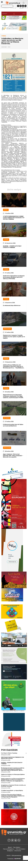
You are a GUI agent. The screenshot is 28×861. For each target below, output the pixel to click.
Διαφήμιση (10, 850)
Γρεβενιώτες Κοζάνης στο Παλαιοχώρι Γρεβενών (13, 774)
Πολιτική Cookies (20, 849)
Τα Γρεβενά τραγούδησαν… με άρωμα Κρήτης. (12, 790)
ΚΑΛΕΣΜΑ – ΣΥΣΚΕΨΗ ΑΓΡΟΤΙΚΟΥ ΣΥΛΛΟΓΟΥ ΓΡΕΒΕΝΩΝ (12, 246)
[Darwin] (17, 858)
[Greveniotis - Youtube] (23, 6)
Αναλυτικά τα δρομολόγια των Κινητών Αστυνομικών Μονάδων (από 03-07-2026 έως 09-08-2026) (14, 277)
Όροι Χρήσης (16, 847)
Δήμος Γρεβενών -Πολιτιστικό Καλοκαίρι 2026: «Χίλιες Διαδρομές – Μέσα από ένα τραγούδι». (13, 455)
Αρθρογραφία (7, 328)
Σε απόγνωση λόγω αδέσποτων (11, 305)
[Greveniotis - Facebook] (18, 6)
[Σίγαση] (22, 645)
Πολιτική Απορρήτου (8, 849)
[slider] (13, 645)
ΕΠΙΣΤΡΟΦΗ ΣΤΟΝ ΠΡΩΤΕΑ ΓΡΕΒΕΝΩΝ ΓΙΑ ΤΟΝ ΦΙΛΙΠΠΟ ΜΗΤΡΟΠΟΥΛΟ (12, 758)
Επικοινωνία (17, 850)
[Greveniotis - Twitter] (20, 6)
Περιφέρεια (7, 418)
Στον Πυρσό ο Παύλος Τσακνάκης (9, 753)
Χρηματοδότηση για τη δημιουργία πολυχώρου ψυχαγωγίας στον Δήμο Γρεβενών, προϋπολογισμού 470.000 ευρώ (13, 396)
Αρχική (10, 847)
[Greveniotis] (13, 3)
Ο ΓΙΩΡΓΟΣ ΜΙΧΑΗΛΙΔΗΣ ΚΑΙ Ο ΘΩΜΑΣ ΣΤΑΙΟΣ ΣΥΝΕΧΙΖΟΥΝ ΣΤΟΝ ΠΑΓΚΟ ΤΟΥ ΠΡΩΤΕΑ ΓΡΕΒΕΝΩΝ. (13, 218)
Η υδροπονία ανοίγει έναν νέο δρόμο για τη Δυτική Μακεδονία (13, 425)
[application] (14, 640)
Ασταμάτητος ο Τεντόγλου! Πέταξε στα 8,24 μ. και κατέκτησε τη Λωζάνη (13, 786)
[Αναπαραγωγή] (3, 645)
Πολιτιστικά (7, 447)
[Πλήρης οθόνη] (25, 645)
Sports (6, 209)
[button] (14, 640)
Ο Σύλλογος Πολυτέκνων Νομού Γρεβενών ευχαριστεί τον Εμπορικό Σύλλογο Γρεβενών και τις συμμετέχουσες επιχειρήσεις (12, 796)
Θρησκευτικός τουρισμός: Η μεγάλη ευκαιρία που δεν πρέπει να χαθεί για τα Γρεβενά (14, 337)
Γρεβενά (6, 239)
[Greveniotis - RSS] (25, 6)
